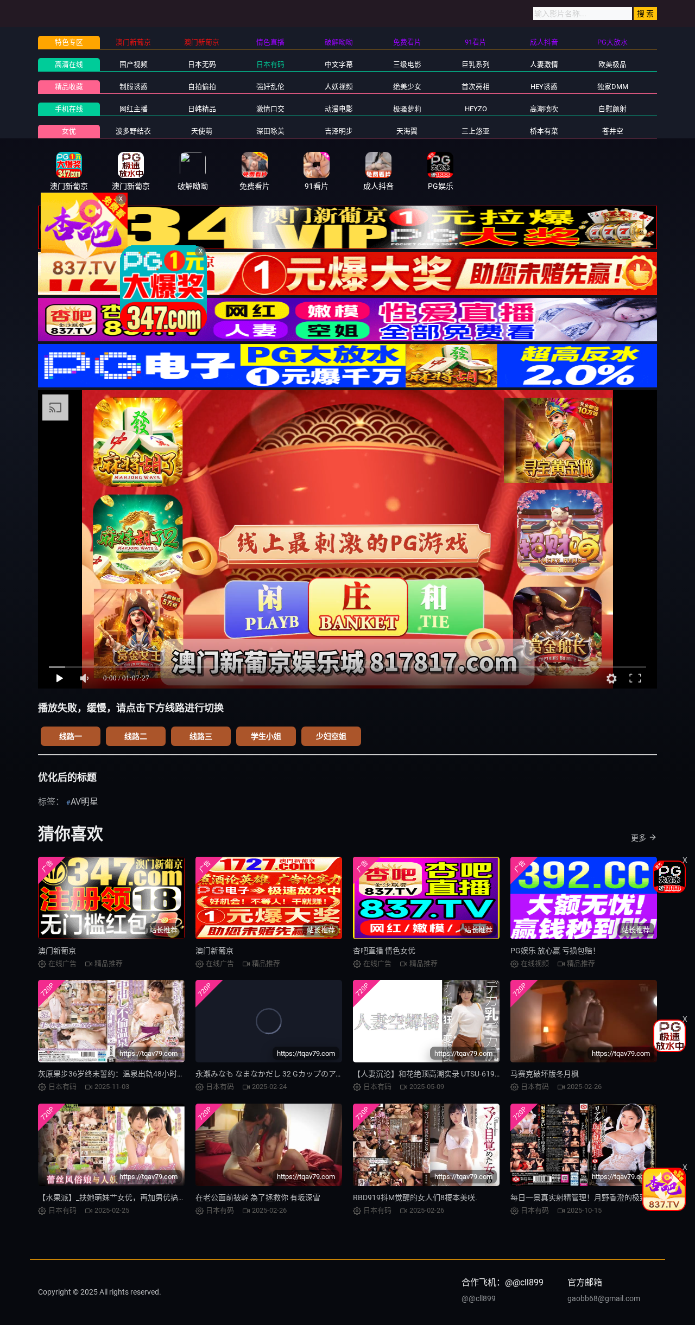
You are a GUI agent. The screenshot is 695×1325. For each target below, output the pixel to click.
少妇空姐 (331, 736)
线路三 (200, 736)
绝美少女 (407, 86)
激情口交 (270, 109)
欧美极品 (612, 64)
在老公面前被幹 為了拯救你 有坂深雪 (257, 1197)
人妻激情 (544, 64)
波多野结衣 (133, 131)
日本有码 (270, 64)
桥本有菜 (544, 131)
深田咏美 (270, 131)
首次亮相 (476, 86)
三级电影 (407, 64)
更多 (638, 837)
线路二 (135, 736)
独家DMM (612, 86)
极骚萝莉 (407, 109)
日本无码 (202, 64)
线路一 (70, 736)
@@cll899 (479, 1298)
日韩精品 (202, 109)
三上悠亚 (476, 131)
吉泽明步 (339, 131)
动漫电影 (339, 109)
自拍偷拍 (202, 86)
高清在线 (69, 64)
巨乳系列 (476, 64)
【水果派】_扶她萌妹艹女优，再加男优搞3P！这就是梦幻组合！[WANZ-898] (167, 1197)
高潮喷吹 (544, 109)
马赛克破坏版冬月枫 (544, 1073)
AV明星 (84, 802)
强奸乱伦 (270, 86)
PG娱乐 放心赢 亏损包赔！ (555, 950)
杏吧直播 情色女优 (384, 950)
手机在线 (69, 109)
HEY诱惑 (544, 86)
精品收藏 (69, 86)
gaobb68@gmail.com (603, 1298)
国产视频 (133, 64)
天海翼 (407, 131)
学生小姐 (266, 736)
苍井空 (612, 131)
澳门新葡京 (57, 950)
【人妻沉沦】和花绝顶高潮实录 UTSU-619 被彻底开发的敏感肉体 (462, 1073)
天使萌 (201, 131)
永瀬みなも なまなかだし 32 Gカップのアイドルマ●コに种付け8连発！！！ (323, 1073)
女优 (69, 131)
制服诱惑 (133, 86)
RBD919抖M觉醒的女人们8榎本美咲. (415, 1197)
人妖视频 (339, 86)
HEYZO (476, 109)
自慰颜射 (612, 109)
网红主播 (133, 109)
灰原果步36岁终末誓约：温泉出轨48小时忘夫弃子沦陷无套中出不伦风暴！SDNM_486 (183, 1073)
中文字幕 (339, 64)
